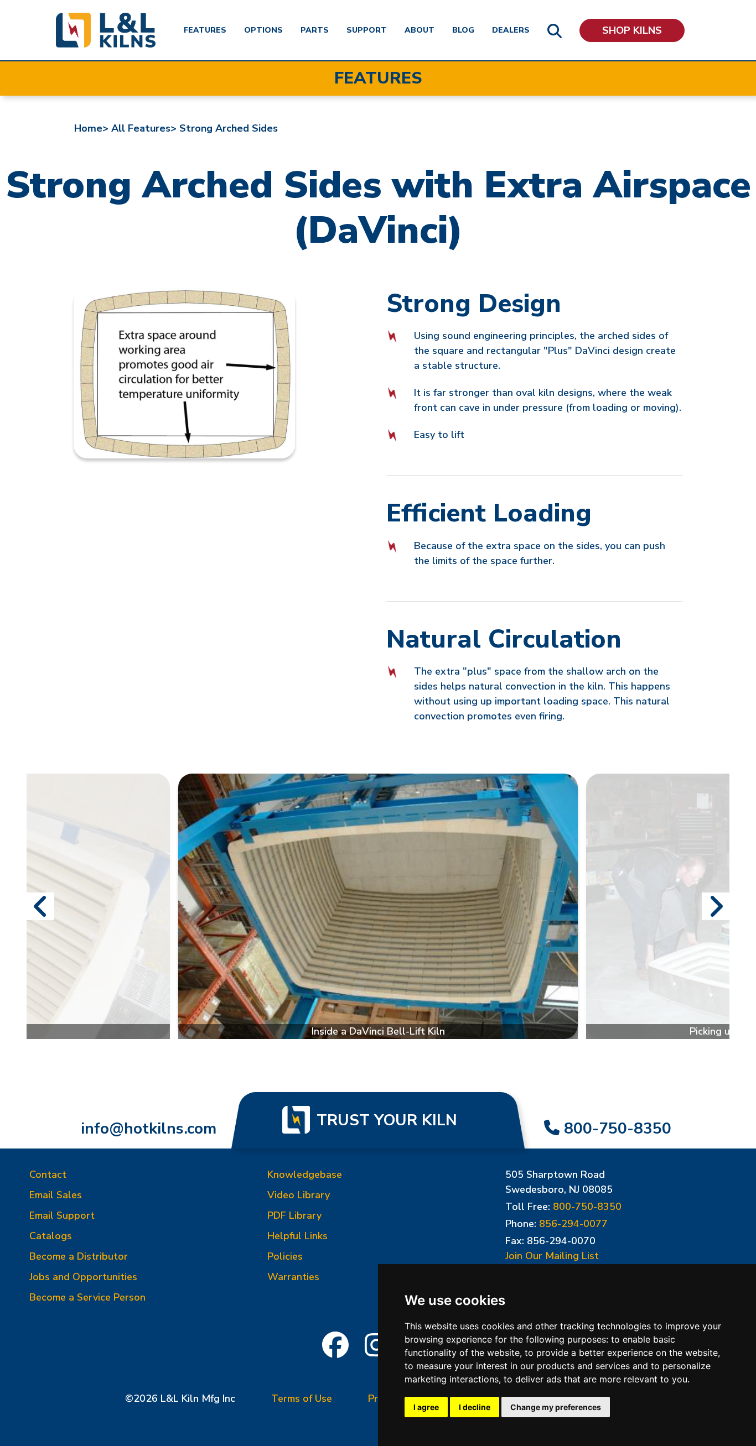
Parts (315, 30)
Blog (463, 30)
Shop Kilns (632, 30)
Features (205, 30)
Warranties (293, 1276)
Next (715, 906)
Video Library (298, 1195)
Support (366, 30)
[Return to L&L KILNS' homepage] (105, 30)
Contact (47, 1174)
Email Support (62, 1215)
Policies (285, 1256)
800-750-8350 (617, 1128)
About (419, 30)
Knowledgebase (304, 1174)
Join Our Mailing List (552, 1255)
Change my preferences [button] (555, 1407)
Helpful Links (297, 1236)
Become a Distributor (78, 1256)
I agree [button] (426, 1407)
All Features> (144, 128)
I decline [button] (474, 1407)
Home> (91, 128)
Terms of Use (301, 1398)
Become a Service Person (87, 1297)
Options (263, 30)
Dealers (511, 30)
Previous (40, 906)
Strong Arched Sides (228, 128)
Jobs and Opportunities (83, 1276)
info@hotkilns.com (148, 1128)
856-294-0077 (573, 1223)
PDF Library (294, 1215)
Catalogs (50, 1236)
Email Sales (55, 1195)
